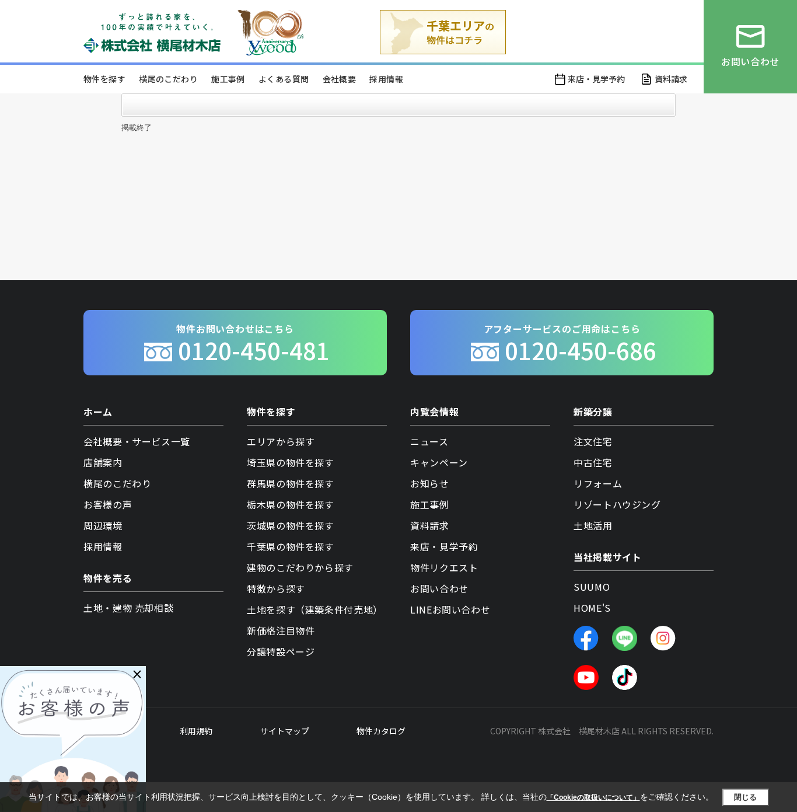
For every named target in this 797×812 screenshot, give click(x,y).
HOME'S (592, 608)
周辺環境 (103, 525)
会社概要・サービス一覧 (136, 441)
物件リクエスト (444, 567)
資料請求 (671, 79)
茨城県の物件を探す (290, 525)
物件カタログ (381, 731)
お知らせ (429, 483)
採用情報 (386, 79)
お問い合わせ (439, 588)
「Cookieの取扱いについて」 (593, 797)
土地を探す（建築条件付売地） (315, 609)
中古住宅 (593, 462)
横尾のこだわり (168, 79)
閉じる (745, 797)
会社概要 (339, 79)
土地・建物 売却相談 (128, 608)
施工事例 (228, 79)
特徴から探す (276, 588)
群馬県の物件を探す (290, 483)
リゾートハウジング (617, 504)
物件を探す (104, 79)
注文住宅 (593, 441)
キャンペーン (439, 462)
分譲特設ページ (280, 651)
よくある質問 (283, 79)
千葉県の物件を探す (290, 546)
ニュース (429, 441)
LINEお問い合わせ (450, 609)
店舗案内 (103, 462)
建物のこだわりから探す (300, 567)
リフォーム (598, 483)
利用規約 (196, 731)
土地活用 (593, 525)
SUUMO (592, 587)
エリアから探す (280, 441)
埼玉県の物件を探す (290, 462)
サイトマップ (284, 731)
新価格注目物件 (280, 630)
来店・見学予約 (596, 79)
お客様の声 (107, 504)
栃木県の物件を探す (290, 504)
